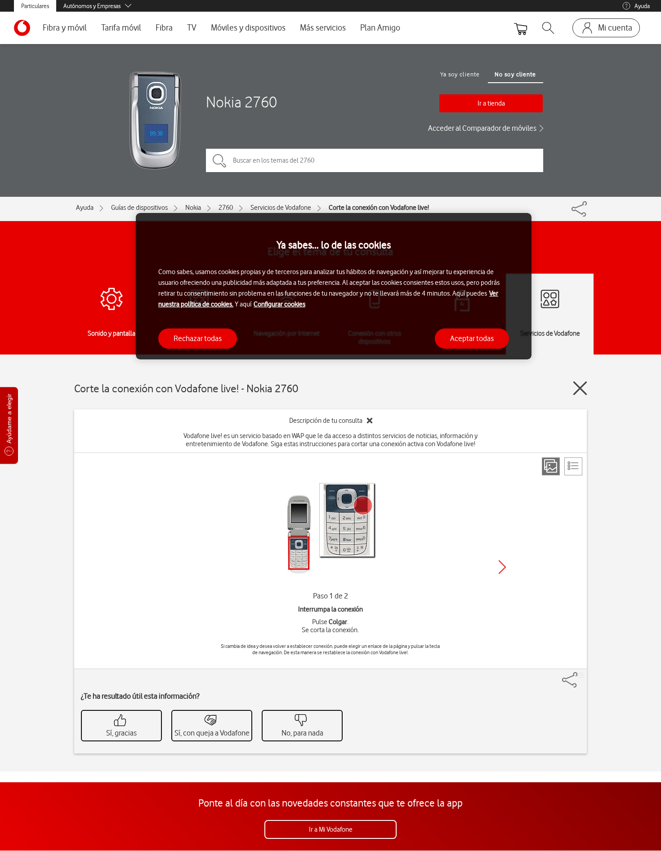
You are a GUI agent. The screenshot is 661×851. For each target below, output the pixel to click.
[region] (333, 286)
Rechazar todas (198, 337)
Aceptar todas (472, 337)
